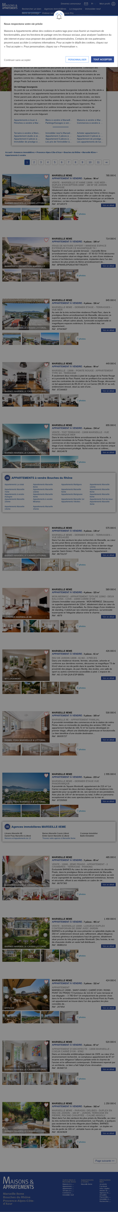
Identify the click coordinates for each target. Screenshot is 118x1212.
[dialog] (59, 41)
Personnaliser (77, 59)
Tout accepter (102, 59)
